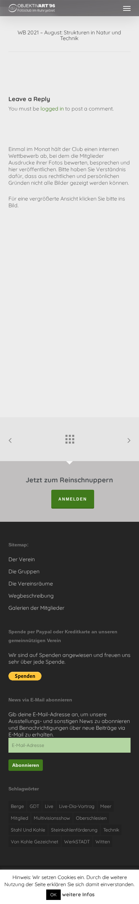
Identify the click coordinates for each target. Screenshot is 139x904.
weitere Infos (78, 894)
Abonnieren (25, 765)
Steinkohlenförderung (74, 830)
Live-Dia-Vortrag (76, 806)
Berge (17, 806)
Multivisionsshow (52, 818)
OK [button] (53, 894)
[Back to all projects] (69, 437)
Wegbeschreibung (31, 595)
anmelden (72, 499)
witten (102, 842)
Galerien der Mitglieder (36, 607)
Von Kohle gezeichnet (34, 842)
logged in (52, 108)
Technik (111, 830)
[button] (127, 8)
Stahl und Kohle (28, 830)
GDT (34, 806)
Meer (105, 806)
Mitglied (19, 818)
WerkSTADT (77, 842)
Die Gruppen (23, 571)
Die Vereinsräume (30, 583)
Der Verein (21, 559)
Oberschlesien (91, 818)
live (49, 806)
